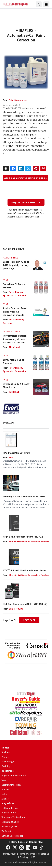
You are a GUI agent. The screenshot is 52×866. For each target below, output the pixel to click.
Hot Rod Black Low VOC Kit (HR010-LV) (25, 604)
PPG (11, 457)
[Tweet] (28, 168)
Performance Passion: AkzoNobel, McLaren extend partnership (15, 339)
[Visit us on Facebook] (8, 847)
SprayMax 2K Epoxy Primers (14, 285)
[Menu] (46, 4)
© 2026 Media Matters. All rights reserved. (26, 862)
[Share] (13, 168)
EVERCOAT (14, 391)
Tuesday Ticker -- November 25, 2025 (24, 496)
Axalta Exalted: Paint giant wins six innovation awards (15, 311)
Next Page (29, 620)
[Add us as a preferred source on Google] (43, 168)
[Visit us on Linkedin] (28, 847)
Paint (5, 280)
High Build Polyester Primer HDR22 (23, 536)
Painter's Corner (11, 331)
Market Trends (10, 258)
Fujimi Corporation (18, 100)
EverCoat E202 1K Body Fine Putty (16, 385)
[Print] (6, 168)
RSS (33, 857)
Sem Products (16, 608)
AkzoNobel (14, 347)
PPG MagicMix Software (16, 453)
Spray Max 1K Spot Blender (13, 361)
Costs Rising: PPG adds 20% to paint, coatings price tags (16, 265)
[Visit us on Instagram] (21, 847)
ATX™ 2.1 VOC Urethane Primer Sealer (25, 570)
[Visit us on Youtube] (35, 847)
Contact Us (43, 853)
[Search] (39, 4)
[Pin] (36, 168)
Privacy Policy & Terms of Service (19, 853)
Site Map (24, 857)
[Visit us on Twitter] (15, 847)
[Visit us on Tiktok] (41, 847)
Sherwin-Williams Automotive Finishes (29, 541)
